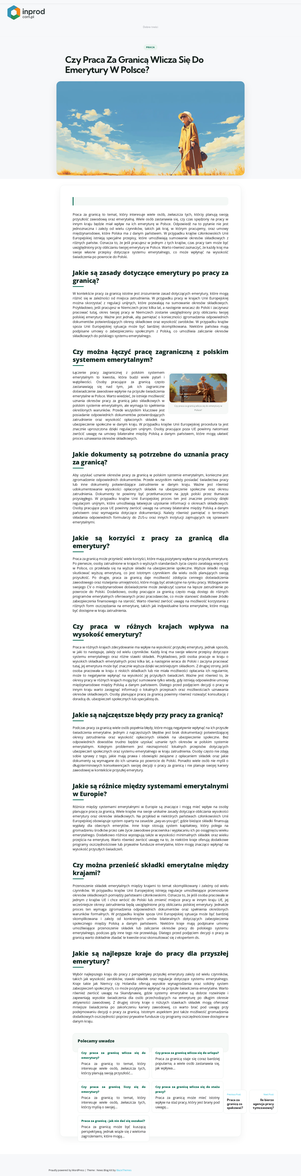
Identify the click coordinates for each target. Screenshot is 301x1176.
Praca (150, 47)
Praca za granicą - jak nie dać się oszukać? (113, 1121)
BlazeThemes (124, 1170)
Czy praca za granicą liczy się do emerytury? (113, 1089)
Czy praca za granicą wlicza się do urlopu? (187, 1053)
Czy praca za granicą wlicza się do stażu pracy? (187, 1089)
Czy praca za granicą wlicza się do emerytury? (113, 1055)
